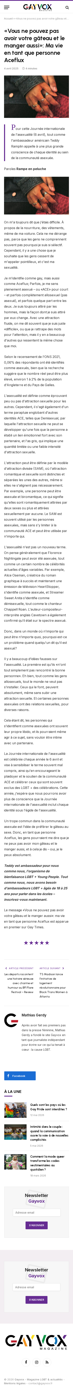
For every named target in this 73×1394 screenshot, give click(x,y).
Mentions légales (15, 1383)
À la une (13, 1091)
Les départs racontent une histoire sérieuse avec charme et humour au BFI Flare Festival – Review (18, 983)
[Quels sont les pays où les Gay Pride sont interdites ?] (15, 1110)
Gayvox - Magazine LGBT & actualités (39, 1379)
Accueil (8, 18)
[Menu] (6, 7)
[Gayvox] (37, 7)
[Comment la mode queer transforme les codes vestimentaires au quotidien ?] (15, 1162)
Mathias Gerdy (34, 1015)
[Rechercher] (67, 7)
